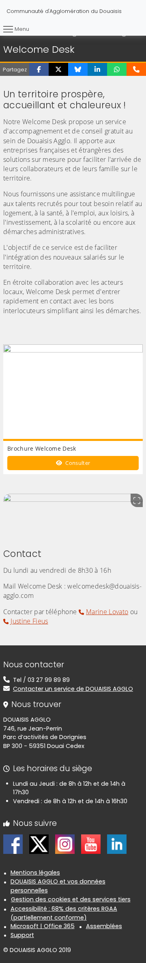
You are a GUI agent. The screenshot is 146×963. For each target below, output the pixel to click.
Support (22, 935)
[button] (39, 69)
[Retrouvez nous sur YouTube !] (91, 844)
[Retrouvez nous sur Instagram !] (65, 844)
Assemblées (104, 926)
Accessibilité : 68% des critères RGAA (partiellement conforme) (64, 913)
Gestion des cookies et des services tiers (71, 899)
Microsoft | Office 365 (43, 926)
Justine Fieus (29, 621)
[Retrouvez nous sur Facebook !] (13, 844)
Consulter (77, 462)
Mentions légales (35, 872)
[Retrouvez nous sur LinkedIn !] (117, 844)
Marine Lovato (107, 611)
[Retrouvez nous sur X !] (39, 844)
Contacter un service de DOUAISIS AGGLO (73, 689)
